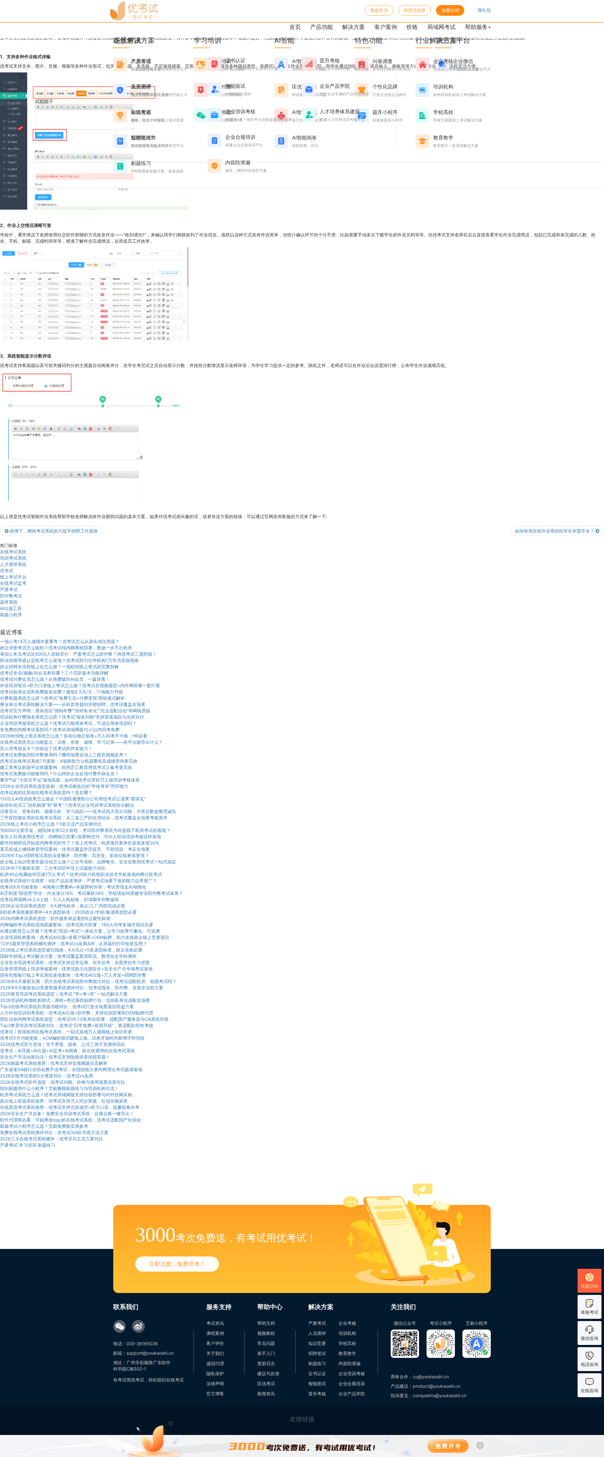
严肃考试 (9, 589)
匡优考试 (266, 1383)
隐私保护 (215, 1373)
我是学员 (379, 10)
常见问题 (266, 1343)
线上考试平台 (13, 576)
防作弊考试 (11, 595)
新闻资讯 (266, 1393)
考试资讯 (215, 1323)
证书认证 (317, 1373)
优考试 (6, 570)
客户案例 (385, 27)
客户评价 (215, 1343)
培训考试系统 (13, 558)
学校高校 (347, 1343)
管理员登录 (415, 10)
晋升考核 (317, 1393)
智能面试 (317, 1383)
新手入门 (266, 1353)
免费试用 (450, 10)
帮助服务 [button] (476, 27)
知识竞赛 (317, 1343)
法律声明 (215, 1383)
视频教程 (266, 1333)
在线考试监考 (13, 583)
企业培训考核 (351, 1373)
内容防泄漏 (349, 1363)
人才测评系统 (13, 564)
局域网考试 (441, 27)
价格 (412, 27)
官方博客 (215, 1393)
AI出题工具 (11, 608)
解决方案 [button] (353, 27)
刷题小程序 (11, 614)
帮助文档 (266, 1323)
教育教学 (347, 1353)
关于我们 (215, 1353)
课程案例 (215, 1333)
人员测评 (317, 1333)
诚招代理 (215, 1363)
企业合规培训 (351, 1383)
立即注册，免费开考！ (177, 1264)
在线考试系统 (13, 551)
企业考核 (347, 1323)
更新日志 (266, 1363)
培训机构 (347, 1333)
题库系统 (9, 602)
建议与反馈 (268, 1373)
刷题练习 (317, 1363)
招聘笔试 (317, 1353)
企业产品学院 (351, 1393)
